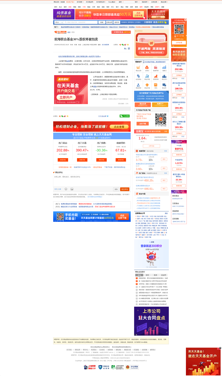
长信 (165, 216)
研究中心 (85, 349)
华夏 (154, 228)
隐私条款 (118, 349)
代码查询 (124, 22)
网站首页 (56, 2)
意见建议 (136, 349)
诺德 (143, 232)
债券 (131, 7)
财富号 (157, 7)
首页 (69, 32)
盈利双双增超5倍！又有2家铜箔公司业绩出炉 (153, 304)
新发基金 (132, 27)
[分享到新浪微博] (125, 45)
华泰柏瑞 (164, 225)
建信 (145, 230)
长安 (151, 216)
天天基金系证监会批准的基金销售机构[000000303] (93, 355)
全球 (93, 7)
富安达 (157, 218)
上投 (154, 235)
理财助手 (138, 62)
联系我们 (94, 349)
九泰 (138, 230)
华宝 (156, 223)
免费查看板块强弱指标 (69, 204)
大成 (141, 218)
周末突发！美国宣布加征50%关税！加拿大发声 (153, 290)
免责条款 (110, 349)
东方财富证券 (100, 2)
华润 (149, 225)
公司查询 (137, 22)
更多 (166, 213)
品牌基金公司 (140, 213)
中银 (149, 237)
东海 (148, 218)
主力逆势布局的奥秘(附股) (102, 204)
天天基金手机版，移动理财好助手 (155, 62)
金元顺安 (153, 230)
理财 (126, 7)
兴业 (162, 235)
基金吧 (146, 7)
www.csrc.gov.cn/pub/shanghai (120, 358)
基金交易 (163, 2)
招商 (146, 237)
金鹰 (149, 230)
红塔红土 (149, 228)
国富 (147, 221)
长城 (155, 216)
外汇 (112, 7)
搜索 (162, 7)
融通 (143, 235)
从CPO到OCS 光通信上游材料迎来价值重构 (152, 301)
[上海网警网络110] (89, 367)
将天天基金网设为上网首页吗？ (100, 347)
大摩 (163, 230)
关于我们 (69, 349)
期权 (79, 7)
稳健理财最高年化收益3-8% (99, 27)
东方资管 (149, 235)
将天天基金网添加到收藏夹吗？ (121, 347)
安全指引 (102, 349)
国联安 (161, 221)
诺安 (140, 232)
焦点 (60, 7)
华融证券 (154, 225)
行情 (84, 7)
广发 (143, 221)
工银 (148, 223)
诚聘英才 (153, 349)
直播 (136, 7)
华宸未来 (162, 223)
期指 (74, 7)
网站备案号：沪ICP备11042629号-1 (135, 361)
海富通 (146, 225)
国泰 (138, 223)
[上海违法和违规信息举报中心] (117, 367)
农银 (150, 232)
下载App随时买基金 (158, 27)
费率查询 (131, 22)
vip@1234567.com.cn (106, 352)
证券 (68, 61)
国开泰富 (155, 221)
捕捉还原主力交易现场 (69, 207)
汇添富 (144, 228)
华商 (159, 225)
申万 (158, 235)
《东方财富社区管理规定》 (94, 197)
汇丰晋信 (140, 225)
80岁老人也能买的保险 (143, 27)
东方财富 (79, 2)
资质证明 (77, 349)
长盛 (158, 216)
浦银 (162, 232)
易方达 (141, 237)
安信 (138, 216)
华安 (153, 223)
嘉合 (158, 228)
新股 (70, 7)
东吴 (152, 218)
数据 (89, 7)
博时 (143, 216)
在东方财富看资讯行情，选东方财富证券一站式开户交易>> (79, 56)
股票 (65, 7)
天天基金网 (102, 116)
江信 (142, 230)
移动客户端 (69, 2)
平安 (155, 232)
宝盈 (146, 216)
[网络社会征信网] (103, 367)
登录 (56, 189)
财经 (55, 7)
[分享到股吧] (120, 45)
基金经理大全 (123, 27)
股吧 (141, 7)
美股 (98, 7)
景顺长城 (163, 228)
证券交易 (154, 2)
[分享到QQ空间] (128, 45)
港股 (103, 7)
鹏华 (158, 232)
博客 (152, 7)
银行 (117, 7)
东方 (145, 218)
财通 (161, 216)
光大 (140, 221)
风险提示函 (127, 349)
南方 (147, 232)
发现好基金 (85, 27)
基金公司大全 (113, 27)
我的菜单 (144, 2)
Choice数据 (111, 2)
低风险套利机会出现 (86, 207)
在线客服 (144, 349)
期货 (107, 7)
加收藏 (62, 2)
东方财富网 (105, 44)
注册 (59, 189)
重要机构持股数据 (85, 204)
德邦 (138, 218)
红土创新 (138, 228)
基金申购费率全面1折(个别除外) (71, 27)
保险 (94, 86)
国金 (150, 221)
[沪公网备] (132, 367)
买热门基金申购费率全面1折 (105, 207)
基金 (122, 7)
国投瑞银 (143, 223)
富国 (161, 218)
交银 (158, 230)
